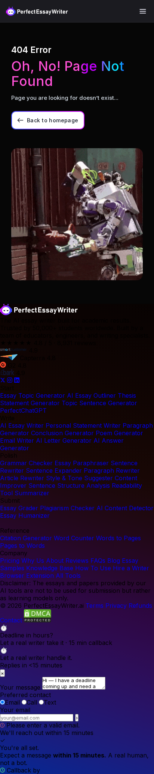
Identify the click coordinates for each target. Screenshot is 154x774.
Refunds (140, 605)
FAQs (97, 560)
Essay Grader (19, 508)
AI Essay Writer (22, 425)
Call (32, 702)
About (55, 560)
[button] (77, 635)
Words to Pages (118, 538)
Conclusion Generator (62, 433)
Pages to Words (22, 545)
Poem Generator (119, 433)
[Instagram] (10, 380)
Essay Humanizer (25, 515)
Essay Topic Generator (32, 395)
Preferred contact (25, 695)
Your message (20, 687)
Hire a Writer (131, 568)
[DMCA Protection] (37, 620)
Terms (95, 605)
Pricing (9, 560)
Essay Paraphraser (82, 463)
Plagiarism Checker (67, 508)
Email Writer (17, 440)
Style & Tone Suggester (79, 478)
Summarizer (32, 493)
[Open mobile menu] (143, 11)
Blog (113, 560)
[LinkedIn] (16, 380)
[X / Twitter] (3, 380)
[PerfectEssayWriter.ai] (39, 313)
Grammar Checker (26, 463)
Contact (11, 620)
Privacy (116, 605)
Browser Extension (27, 575)
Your (15, 710)
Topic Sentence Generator (99, 403)
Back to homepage (52, 120)
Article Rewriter (22, 478)
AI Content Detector (125, 508)
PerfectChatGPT (23, 410)
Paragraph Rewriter (112, 470)
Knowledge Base (49, 568)
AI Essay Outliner (91, 395)
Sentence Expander (54, 470)
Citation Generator (26, 538)
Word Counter (74, 538)
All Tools (68, 575)
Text (50, 702)
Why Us (32, 560)
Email (12, 702)
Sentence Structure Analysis (69, 485)
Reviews (77, 560)
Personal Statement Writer (83, 425)
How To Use (93, 568)
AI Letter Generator (64, 440)
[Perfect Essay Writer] (37, 11)
